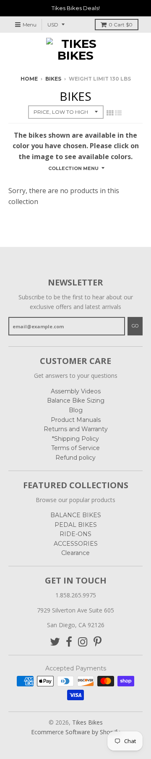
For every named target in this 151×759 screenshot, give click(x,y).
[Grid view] (110, 112)
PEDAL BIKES (76, 525)
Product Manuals (76, 420)
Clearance (75, 553)
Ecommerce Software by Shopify (75, 732)
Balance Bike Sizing (75, 400)
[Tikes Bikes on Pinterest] (98, 642)
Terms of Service (75, 448)
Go (135, 326)
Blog (76, 410)
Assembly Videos (76, 391)
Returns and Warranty (76, 429)
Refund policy (75, 457)
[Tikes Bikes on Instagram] (83, 642)
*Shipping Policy (75, 438)
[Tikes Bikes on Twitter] (55, 642)
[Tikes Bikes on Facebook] (69, 642)
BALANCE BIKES (75, 515)
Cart (121, 24)
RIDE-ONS (75, 534)
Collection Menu (73, 168)
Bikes (53, 79)
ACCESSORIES (76, 543)
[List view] (118, 112)
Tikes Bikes (87, 722)
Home (29, 79)
